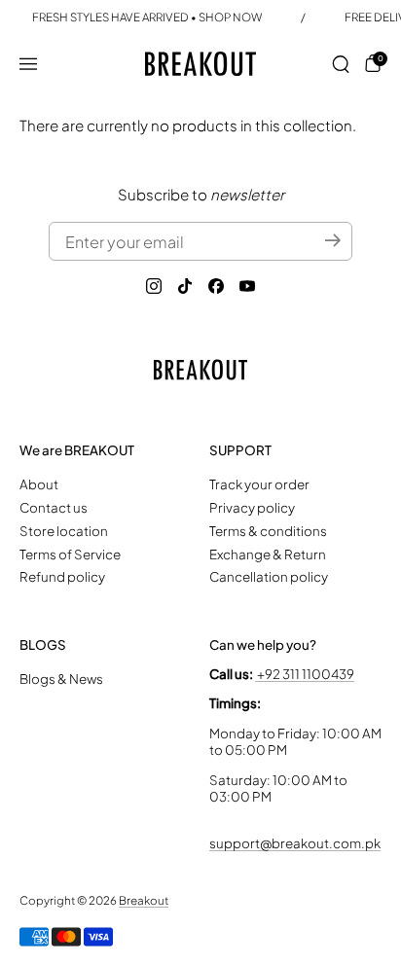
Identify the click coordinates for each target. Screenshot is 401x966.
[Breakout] (201, 64)
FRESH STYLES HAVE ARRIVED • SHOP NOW (147, 17)
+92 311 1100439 (304, 673)
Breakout (143, 900)
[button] (340, 64)
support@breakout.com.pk (295, 843)
